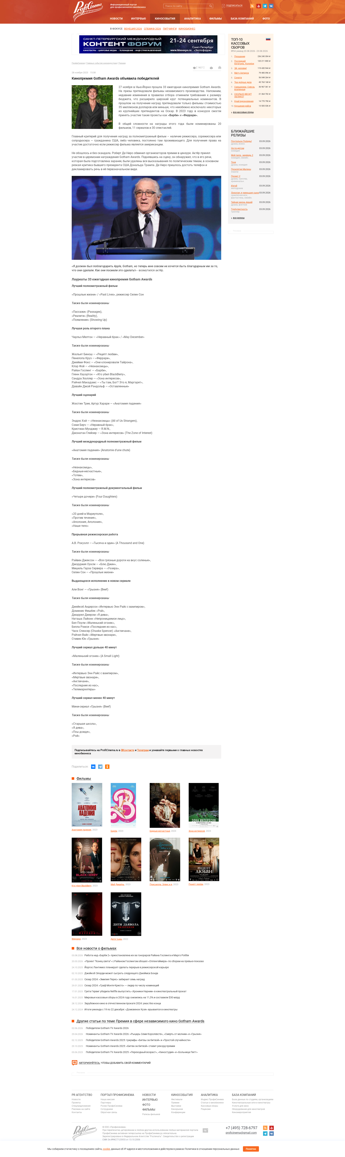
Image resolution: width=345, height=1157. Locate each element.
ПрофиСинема (78, 63)
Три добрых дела (243, 82)
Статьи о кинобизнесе (212, 1102)
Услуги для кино (240, 1106)
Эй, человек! (240, 68)
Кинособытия (165, 18)
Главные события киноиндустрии (101, 63)
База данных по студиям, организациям (252, 1099)
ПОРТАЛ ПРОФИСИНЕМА (117, 1095)
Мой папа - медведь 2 (242, 155)
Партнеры (106, 1102)
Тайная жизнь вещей (241, 202)
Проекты (76, 1102)
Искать (211, 6)
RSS (252, 6)
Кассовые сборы (209, 1106)
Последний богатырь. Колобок (244, 62)
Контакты (77, 1112)
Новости (116, 18)
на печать (211, 68)
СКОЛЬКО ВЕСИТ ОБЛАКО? (243, 95)
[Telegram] (100, 767)
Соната (238, 77)
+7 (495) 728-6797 (241, 1128)
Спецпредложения (81, 1106)
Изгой (234, 185)
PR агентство (82, 1095)
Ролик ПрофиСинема (111, 1106)
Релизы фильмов (151, 1114)
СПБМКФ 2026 (152, 28)
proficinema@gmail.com (241, 1132)
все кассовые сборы (243, 112)
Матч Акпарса (241, 73)
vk (271, 6)
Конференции (178, 1112)
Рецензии (206, 1109)
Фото (266, 18)
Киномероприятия (241, 1112)
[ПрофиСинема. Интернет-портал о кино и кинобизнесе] (88, 7)
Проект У (235, 176)
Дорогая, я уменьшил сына (245, 192)
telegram (265, 6)
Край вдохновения (244, 101)
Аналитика (192, 18)
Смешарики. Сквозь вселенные (244, 88)
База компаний (242, 18)
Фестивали (176, 1099)
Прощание (239, 56)
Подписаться (234, 5)
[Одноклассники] (107, 767)
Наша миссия (108, 1099)
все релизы (239, 218)
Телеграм (143, 750)
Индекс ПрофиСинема (212, 1099)
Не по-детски (237, 148)
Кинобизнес (187, 28)
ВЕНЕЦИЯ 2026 (133, 28)
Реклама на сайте (81, 1109)
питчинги (170, 28)
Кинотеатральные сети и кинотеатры (251, 1102)
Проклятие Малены (241, 169)
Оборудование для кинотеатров (248, 1109)
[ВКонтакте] (93, 767)
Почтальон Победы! (241, 141)
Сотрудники (107, 1109)
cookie (106, 1148)
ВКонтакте (127, 750)
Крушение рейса (242, 106)
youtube (258, 6)
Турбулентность (239, 209)
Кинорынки (177, 1109)
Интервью (138, 18)
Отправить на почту (219, 67)
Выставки (176, 1106)
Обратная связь (109, 1112)
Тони (233, 162)
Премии (122, 63)
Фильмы (215, 18)
